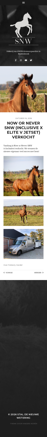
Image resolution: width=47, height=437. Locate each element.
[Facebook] (16, 60)
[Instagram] (21, 60)
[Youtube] (26, 60)
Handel (19, 265)
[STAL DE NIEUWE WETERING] (23, 28)
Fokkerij (11, 265)
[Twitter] (31, 60)
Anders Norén (30, 424)
